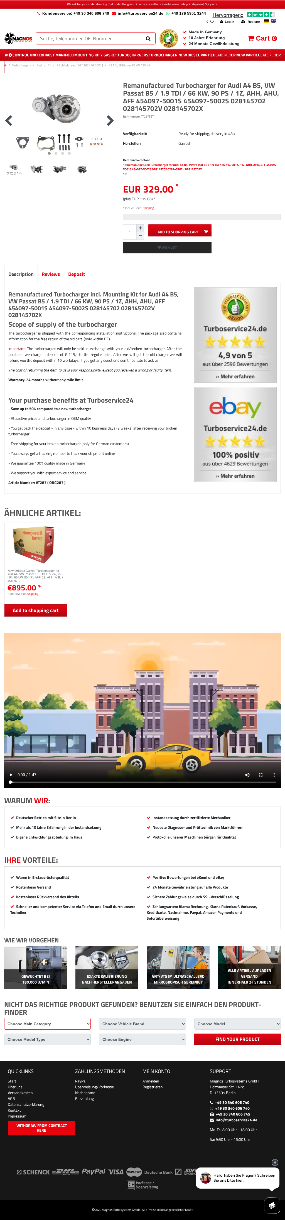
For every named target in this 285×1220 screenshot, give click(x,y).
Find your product (237, 1039)
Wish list (169, 247)
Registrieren (152, 1087)
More (142, 67)
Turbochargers (132, 55)
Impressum (17, 1116)
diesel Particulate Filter (212, 55)
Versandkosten (20, 1093)
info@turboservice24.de (140, 13)
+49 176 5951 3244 (188, 13)
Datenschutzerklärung (26, 1104)
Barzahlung (84, 1098)
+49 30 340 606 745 (233, 1114)
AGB (11, 1098)
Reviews (51, 274)
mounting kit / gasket (95, 55)
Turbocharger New (168, 55)
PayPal (80, 1081)
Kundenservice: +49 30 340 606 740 (75, 13)
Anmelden (150, 1081)
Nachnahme (85, 1093)
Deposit (76, 274)
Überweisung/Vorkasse (94, 1087)
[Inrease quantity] (140, 228)
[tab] (21, 274)
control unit (25, 55)
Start (12, 1081)
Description (21, 274)
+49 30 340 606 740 (232, 1102)
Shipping (148, 207)
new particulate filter (258, 55)
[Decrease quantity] (140, 236)
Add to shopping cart (178, 232)
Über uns (15, 1087)
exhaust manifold (56, 55)
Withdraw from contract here (41, 1127)
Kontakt (14, 1110)
